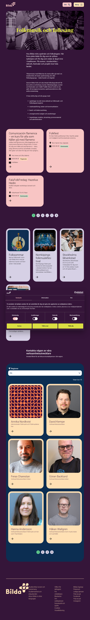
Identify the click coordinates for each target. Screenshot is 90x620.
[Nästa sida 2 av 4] (52, 552)
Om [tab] (71, 298)
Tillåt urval (45, 326)
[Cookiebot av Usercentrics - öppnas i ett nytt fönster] (75, 292)
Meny (77, 5)
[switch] (35, 318)
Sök (65, 5)
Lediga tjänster (78, 592)
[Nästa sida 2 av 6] (56, 215)
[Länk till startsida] (17, 589)
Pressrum (76, 589)
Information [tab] (45, 298)
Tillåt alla (70, 326)
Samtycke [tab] (19, 298)
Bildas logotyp (78, 587)
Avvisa (19, 326)
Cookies (57, 608)
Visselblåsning (59, 610)
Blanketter (58, 596)
